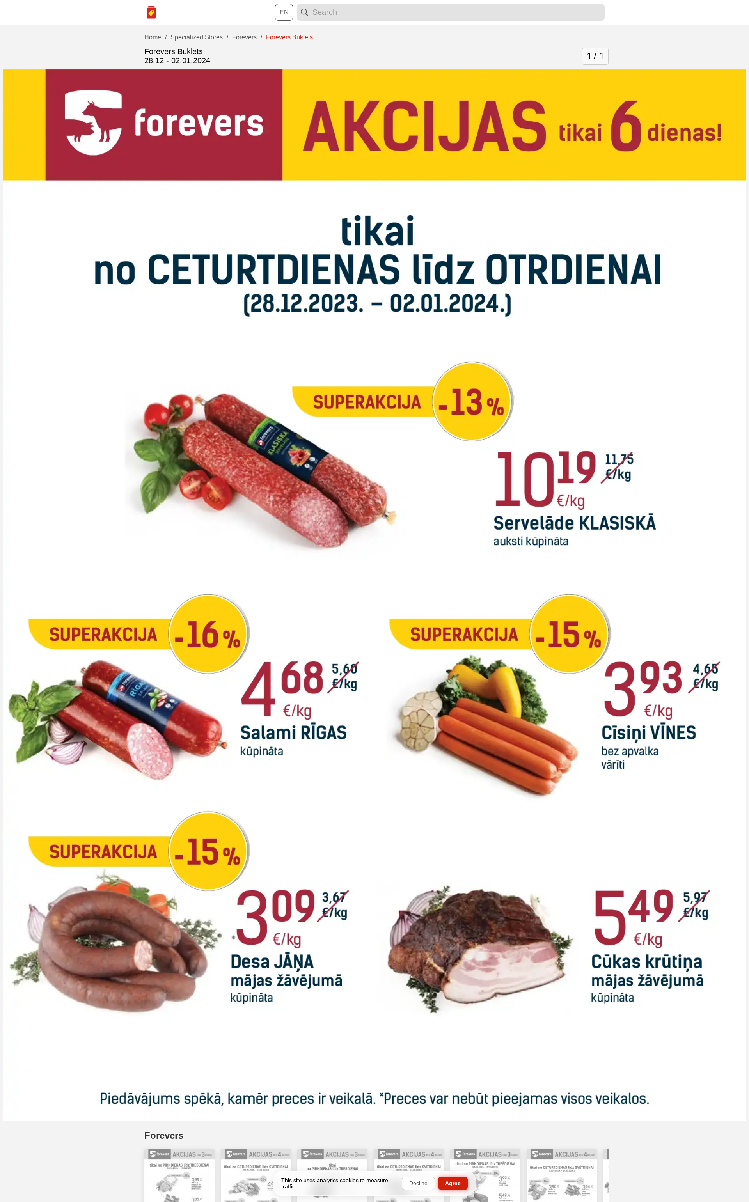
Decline (418, 1183)
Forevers (163, 1135)
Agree (453, 1183)
